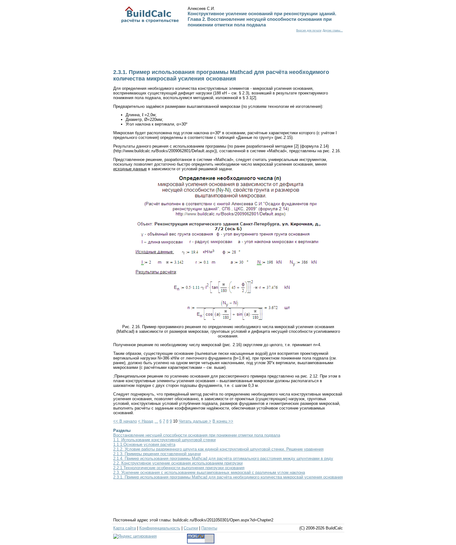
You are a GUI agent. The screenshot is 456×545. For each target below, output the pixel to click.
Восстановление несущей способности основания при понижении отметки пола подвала (196, 435)
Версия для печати (308, 30)
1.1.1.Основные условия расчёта (144, 444)
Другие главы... (333, 30)
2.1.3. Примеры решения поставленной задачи (157, 453)
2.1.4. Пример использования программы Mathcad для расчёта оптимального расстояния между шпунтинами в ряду (223, 458)
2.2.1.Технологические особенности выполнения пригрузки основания (178, 467)
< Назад (145, 421)
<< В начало (125, 421)
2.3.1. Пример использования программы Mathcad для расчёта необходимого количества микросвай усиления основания (228, 477)
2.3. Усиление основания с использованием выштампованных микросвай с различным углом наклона (209, 472)
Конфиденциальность (159, 528)
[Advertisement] (227, 54)
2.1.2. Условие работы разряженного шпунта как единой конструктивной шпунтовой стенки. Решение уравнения (218, 449)
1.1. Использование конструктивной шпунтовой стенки (164, 439)
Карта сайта (124, 528)
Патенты (209, 528)
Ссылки (191, 528)
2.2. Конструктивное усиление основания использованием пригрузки (178, 463)
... (156, 421)
